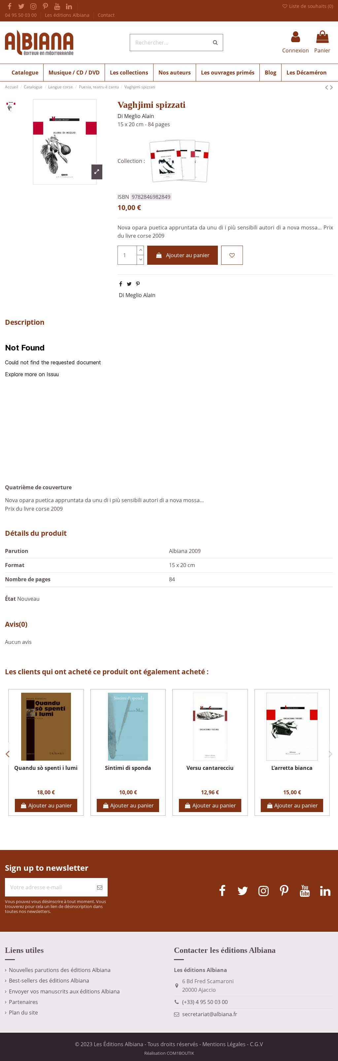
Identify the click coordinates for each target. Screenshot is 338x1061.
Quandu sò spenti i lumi (46, 768)
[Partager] (120, 284)
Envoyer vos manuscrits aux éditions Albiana (64, 991)
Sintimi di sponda (128, 768)
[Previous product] (327, 86)
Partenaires (23, 1002)
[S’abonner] (100, 887)
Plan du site (23, 1012)
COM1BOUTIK (180, 1053)
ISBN (123, 196)
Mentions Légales (224, 1044)
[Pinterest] (138, 284)
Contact (106, 15)
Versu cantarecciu (210, 768)
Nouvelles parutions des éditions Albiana (60, 970)
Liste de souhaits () (310, 6)
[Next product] (331, 86)
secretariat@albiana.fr (209, 1014)
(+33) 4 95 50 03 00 (205, 1002)
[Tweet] (129, 284)
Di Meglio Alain (136, 116)
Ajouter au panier (188, 255)
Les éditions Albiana (68, 15)
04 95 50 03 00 (21, 15)
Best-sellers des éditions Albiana (49, 980)
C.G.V (256, 1044)
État (10, 598)
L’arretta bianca (292, 768)
